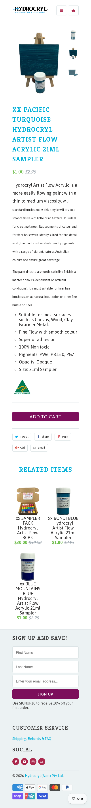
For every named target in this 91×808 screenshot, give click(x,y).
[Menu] (61, 10)
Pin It (65, 436)
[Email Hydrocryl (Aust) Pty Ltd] (41, 761)
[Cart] (73, 10)
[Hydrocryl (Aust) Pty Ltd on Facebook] (15, 761)
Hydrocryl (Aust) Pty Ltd (44, 776)
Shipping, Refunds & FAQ (31, 739)
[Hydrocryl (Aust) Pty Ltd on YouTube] (24, 761)
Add (22, 447)
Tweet (24, 436)
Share (45, 436)
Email (41, 447)
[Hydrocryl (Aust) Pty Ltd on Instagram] (33, 761)
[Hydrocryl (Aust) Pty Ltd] (30, 11)
